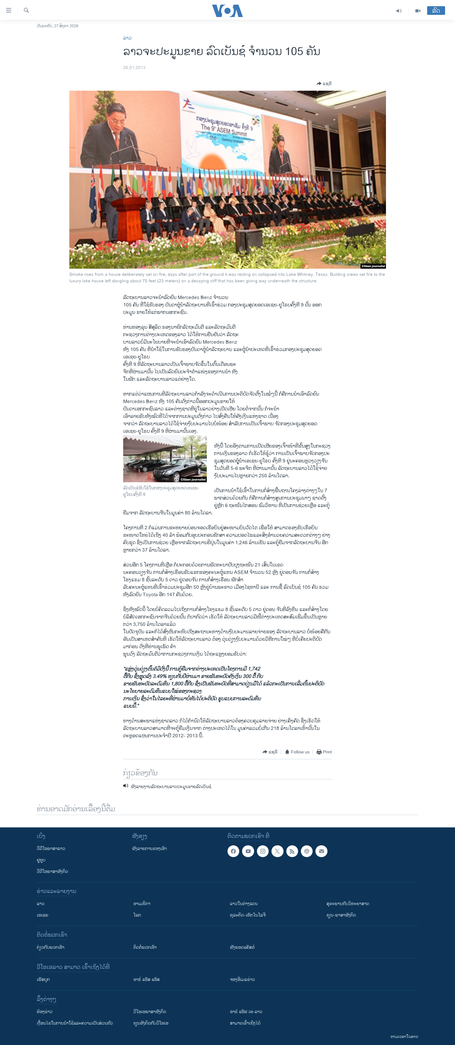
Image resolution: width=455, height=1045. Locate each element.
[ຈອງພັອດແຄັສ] (321, 851)
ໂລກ (137, 915)
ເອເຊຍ (42, 915)
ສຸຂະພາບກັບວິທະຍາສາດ (348, 903)
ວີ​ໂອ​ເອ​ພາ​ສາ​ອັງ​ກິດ (149, 1011)
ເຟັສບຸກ (43, 979)
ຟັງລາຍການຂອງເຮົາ (149, 848)
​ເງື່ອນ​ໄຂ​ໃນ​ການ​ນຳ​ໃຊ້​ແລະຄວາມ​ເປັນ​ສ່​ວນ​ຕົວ (75, 1023)
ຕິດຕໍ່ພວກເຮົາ (145, 947)
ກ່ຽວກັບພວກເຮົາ (50, 947)
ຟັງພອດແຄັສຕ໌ (242, 947)
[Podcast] (307, 851)
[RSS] (292, 851)
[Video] (418, 10)
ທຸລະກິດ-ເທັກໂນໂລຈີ (248, 915)
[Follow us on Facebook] (233, 851)
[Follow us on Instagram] (263, 851)
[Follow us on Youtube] (248, 851)
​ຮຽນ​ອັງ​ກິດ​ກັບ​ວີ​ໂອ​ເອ (150, 1023)
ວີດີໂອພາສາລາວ (51, 848)
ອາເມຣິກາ (141, 903)
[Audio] (399, 10)
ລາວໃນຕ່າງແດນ (244, 903)
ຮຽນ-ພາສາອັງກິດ (341, 915)
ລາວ (127, 38)
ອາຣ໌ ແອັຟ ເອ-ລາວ (246, 1011)
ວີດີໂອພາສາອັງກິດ (52, 871)
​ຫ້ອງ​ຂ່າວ (45, 1011)
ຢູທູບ (41, 860)
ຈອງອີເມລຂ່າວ (242, 979)
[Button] (324, 83)
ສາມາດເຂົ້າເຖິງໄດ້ (245, 1023)
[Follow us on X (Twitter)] (277, 851)
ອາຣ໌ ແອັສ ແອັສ (146, 979)
